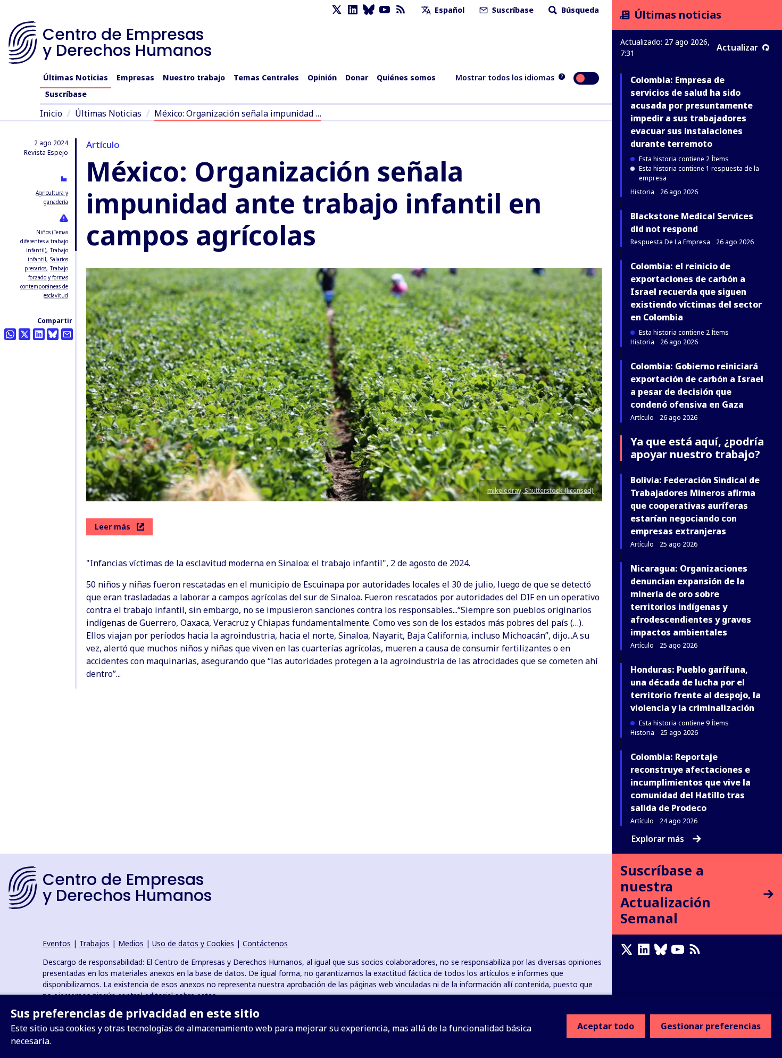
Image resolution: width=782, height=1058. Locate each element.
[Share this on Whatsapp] (10, 334)
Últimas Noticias (75, 77)
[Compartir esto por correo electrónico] (67, 334)
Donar (356, 77)
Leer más (112, 527)
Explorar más (657, 839)
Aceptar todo (605, 1026)
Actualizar (737, 47)
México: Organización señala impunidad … (237, 113)
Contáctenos (265, 943)
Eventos (57, 943)
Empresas (135, 77)
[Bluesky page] (368, 9)
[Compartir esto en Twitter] (24, 334)
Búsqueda (579, 10)
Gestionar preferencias (711, 1026)
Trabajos (94, 943)
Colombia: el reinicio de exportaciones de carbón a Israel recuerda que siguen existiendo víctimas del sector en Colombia (696, 291)
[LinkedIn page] (352, 9)
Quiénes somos (406, 77)
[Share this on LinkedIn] (39, 334)
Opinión (322, 77)
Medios (131, 943)
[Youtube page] (384, 9)
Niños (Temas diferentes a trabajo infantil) (44, 241)
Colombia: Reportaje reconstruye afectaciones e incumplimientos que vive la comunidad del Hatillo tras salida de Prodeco (690, 782)
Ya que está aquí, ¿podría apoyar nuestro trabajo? (697, 447)
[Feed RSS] (400, 9)
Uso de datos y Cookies (193, 943)
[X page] (336, 9)
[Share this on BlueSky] (53, 334)
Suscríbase (512, 10)
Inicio (51, 113)
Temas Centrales (266, 77)
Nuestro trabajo (194, 77)
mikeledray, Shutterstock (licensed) (540, 490)
